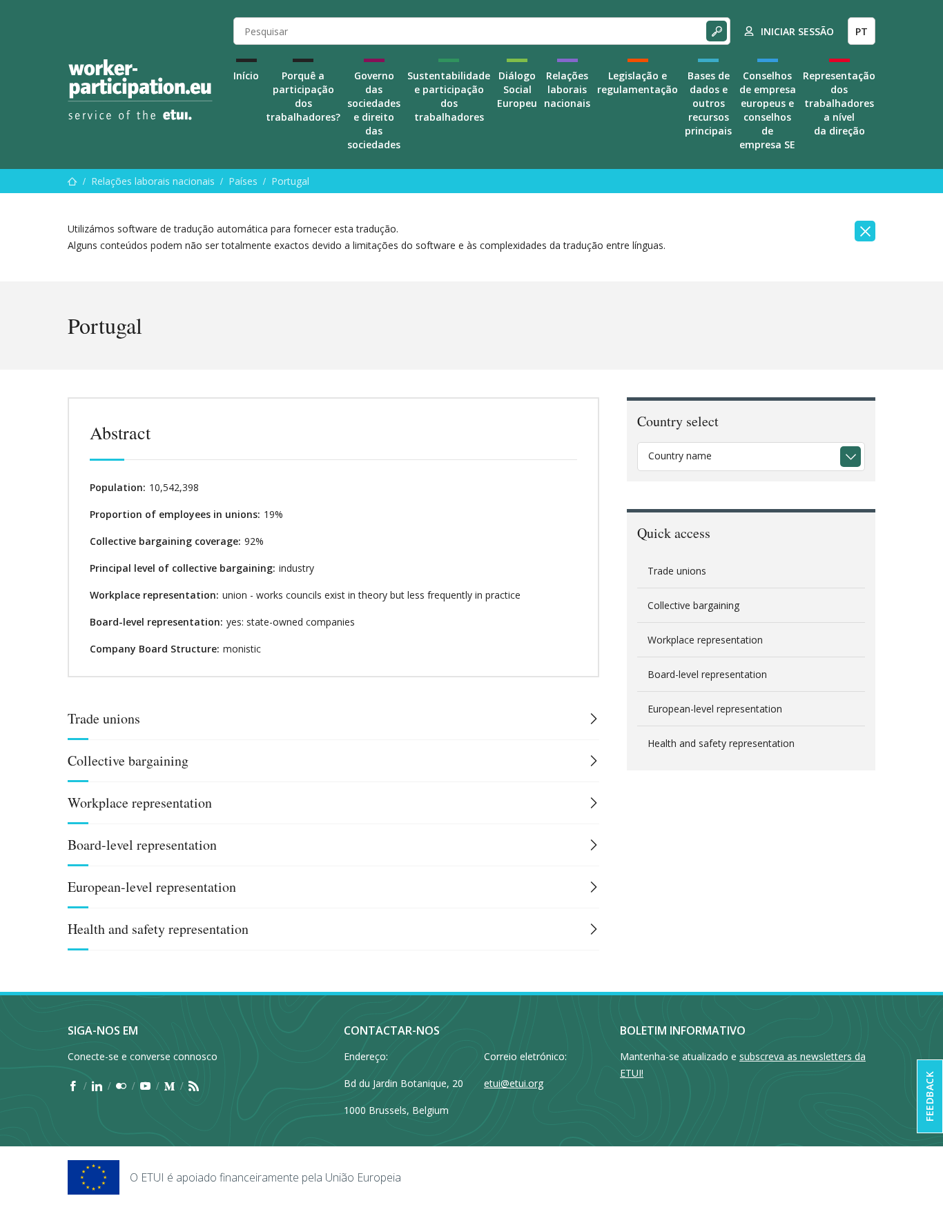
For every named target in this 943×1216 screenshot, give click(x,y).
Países (243, 181)
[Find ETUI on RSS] (193, 1086)
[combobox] (751, 456)
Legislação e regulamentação (637, 82)
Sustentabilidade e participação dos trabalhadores (448, 96)
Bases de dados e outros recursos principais (708, 103)
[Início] (72, 181)
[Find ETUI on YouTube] (145, 1086)
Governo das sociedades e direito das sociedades (373, 110)
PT (861, 31)
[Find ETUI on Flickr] (121, 1086)
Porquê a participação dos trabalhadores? (303, 96)
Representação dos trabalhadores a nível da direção (839, 103)
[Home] (140, 89)
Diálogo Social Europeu (517, 89)
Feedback (929, 1096)
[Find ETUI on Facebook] (73, 1086)
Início (246, 75)
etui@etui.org (513, 1083)
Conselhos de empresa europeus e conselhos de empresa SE (767, 110)
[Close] (865, 231)
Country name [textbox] (680, 455)
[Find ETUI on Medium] (169, 1086)
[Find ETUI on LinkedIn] (97, 1086)
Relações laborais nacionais (567, 89)
